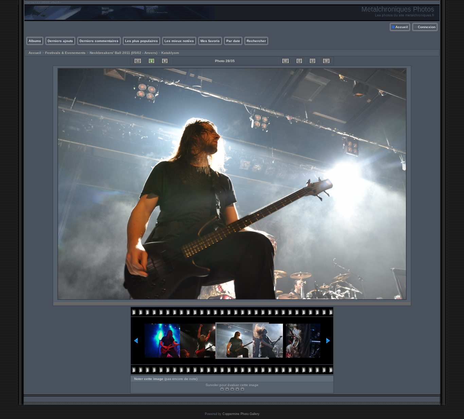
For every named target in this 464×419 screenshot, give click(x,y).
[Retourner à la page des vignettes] (138, 60)
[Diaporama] (164, 60)
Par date (233, 41)
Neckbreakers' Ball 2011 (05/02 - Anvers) (123, 53)
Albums (35, 41)
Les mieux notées (179, 41)
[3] (232, 389)
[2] (227, 389)
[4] (237, 389)
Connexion (426, 27)
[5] (242, 389)
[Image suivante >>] (312, 60)
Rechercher (256, 41)
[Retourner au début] (285, 60)
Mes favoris (210, 41)
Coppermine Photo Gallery (241, 414)
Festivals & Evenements (65, 53)
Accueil (401, 27)
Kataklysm (170, 53)
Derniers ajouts (60, 41)
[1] (222, 389)
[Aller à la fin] (326, 60)
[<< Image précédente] (299, 60)
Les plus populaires (141, 41)
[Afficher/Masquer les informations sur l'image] (151, 60)
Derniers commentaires (99, 41)
